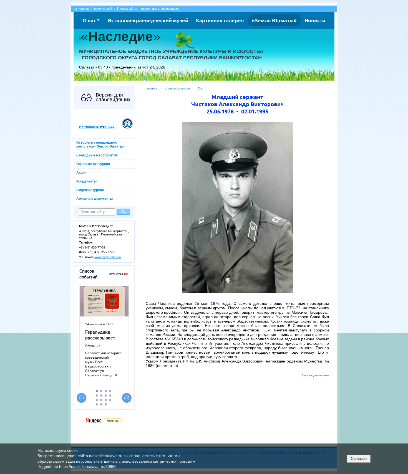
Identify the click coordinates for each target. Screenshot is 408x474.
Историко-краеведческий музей (147, 20)
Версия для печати (315, 375)
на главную (81, 8)
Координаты (86, 181)
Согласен (359, 459)
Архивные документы (94, 199)
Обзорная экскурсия (93, 164)
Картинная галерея (220, 20)
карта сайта (128, 8)
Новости (314, 20)
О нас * (91, 20)
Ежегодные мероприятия (97, 155)
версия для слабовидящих (160, 8)
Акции (81, 172)
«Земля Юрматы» (274, 20)
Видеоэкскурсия (90, 190)
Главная (151, 88)
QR (200, 88)
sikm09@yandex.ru (107, 257)
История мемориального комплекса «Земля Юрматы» (100, 144)
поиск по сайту (104, 8)
